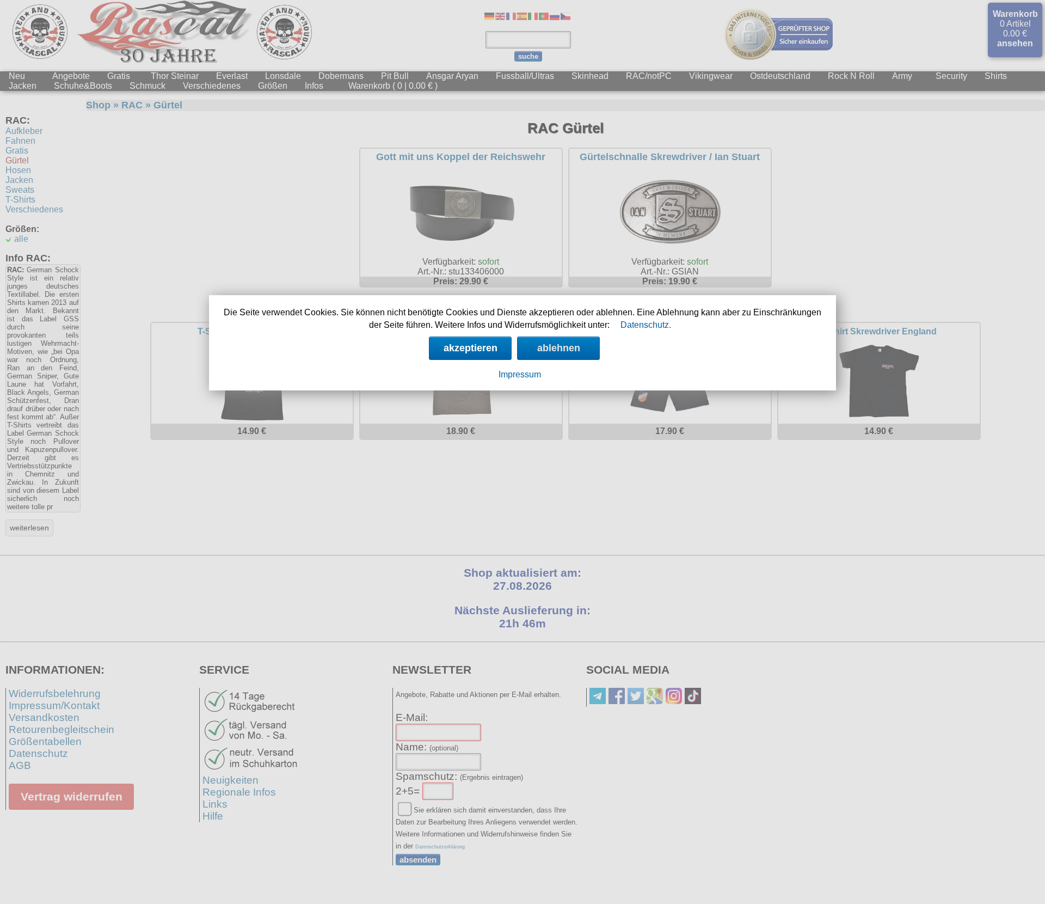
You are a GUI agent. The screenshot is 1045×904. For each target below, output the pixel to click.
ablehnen (558, 348)
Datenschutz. (645, 324)
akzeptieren (470, 348)
